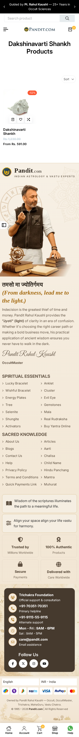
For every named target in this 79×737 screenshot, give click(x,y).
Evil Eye (50, 398)
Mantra (49, 477)
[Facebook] (12, 663)
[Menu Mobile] (7, 29)
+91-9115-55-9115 (33, 617)
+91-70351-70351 (33, 606)
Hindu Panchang (56, 470)
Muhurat (50, 484)
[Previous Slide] (4, 7)
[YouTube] (44, 663)
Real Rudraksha (55, 419)
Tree (8, 405)
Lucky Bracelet (16, 383)
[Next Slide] (75, 7)
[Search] (67, 18)
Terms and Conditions (21, 477)
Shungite (12, 419)
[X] (23, 663)
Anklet (49, 383)
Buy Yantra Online (57, 426)
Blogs (9, 449)
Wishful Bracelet (18, 390)
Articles (50, 441)
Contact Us (13, 456)
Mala (47, 412)
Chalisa (49, 456)
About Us (12, 441)
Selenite (11, 412)
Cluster (49, 390)
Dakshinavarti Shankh (14, 132)
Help (8, 463)
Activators (13, 426)
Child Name (52, 463)
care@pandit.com (33, 639)
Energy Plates (15, 398)
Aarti (47, 449)
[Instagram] (33, 663)
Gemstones (52, 405)
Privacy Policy (16, 470)
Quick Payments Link (21, 484)
